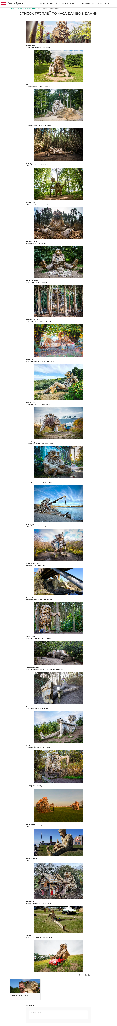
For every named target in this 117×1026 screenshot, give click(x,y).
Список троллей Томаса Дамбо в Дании (26, 8)
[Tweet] (82, 975)
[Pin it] (85, 975)
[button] (46, 3)
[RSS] (89, 975)
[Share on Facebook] (79, 975)
